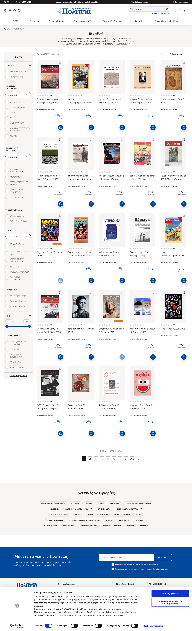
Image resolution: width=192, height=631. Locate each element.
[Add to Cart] (60, 127)
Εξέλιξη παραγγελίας (180, 2)
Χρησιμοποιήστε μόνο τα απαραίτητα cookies (170, 602)
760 (132, 458)
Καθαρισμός (15, 375)
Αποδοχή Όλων (170, 593)
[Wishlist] (175, 10)
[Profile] (180, 10)
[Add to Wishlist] (60, 63)
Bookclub (139, 21)
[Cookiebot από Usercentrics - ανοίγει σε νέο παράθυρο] (16, 626)
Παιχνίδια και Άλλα (83, 21)
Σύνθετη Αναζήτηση (161, 13)
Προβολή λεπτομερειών (154, 626)
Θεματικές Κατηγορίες (114, 21)
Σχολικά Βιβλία (56, 21)
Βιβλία (16, 21)
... (126, 458)
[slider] (6, 326)
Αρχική (6, 29)
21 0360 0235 (25, 2)
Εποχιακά (34, 21)
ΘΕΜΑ (12, 29)
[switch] (74, 626)
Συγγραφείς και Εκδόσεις (167, 21)
